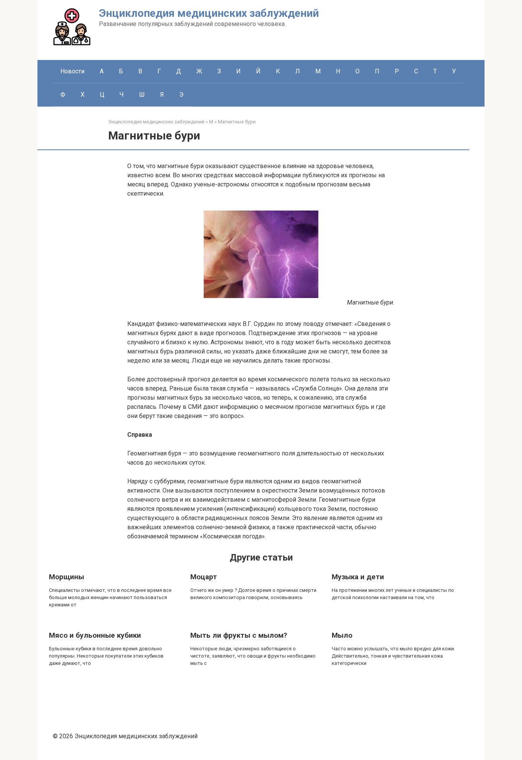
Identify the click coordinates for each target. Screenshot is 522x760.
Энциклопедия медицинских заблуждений (209, 13)
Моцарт (203, 576)
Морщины (66, 576)
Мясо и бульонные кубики (95, 635)
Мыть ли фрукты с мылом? (238, 635)
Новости (72, 71)
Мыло (342, 635)
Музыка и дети (358, 576)
